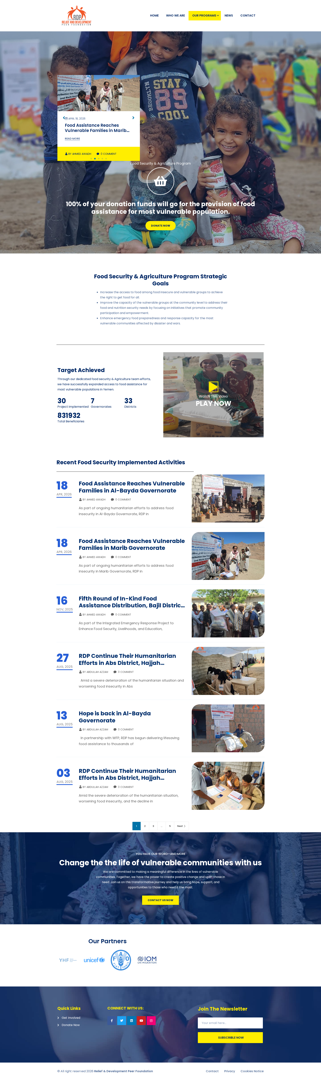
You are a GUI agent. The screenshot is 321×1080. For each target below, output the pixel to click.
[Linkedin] (131, 1020)
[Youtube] (141, 1020)
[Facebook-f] (111, 1020)
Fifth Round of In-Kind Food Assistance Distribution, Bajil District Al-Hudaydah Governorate (95, 133)
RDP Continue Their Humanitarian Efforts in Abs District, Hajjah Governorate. (127, 778)
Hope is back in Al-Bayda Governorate (115, 716)
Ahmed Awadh (79, 154)
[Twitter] (121, 1020)
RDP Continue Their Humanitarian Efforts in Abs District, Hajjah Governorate (127, 663)
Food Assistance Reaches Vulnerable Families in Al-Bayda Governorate (132, 487)
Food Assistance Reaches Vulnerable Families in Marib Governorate (132, 544)
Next (180, 826)
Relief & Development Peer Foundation (123, 1071)
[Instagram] (151, 1020)
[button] (91, 158)
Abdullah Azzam (95, 672)
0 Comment (108, 154)
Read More (72, 138)
